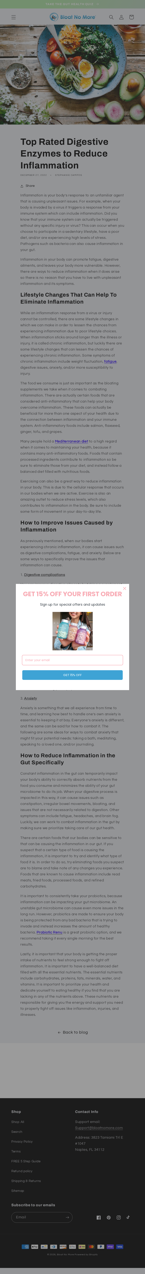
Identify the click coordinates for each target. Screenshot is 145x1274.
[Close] (124, 588)
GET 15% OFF (72, 675)
